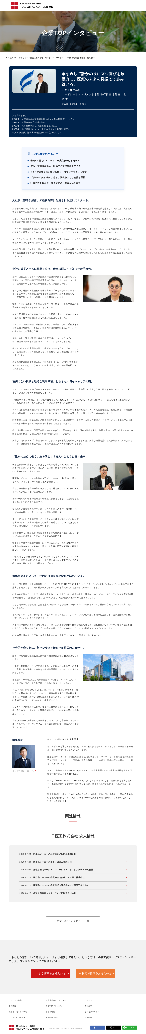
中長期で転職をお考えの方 (95, 973)
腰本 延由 (74, 739)
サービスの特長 (15, 1000)
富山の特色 (50, 1012)
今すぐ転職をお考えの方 (50, 973)
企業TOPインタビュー (19, 58)
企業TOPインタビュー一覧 (73, 921)
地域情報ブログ (52, 1018)
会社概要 (88, 1006)
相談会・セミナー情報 (18, 1012)
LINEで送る (131, 1027)
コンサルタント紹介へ (23, 771)
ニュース (88, 1000)
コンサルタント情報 (17, 1018)
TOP (6, 58)
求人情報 (12, 1006)
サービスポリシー (92, 1012)
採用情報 (88, 1018)
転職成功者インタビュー (56, 1000)
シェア (99, 1027)
